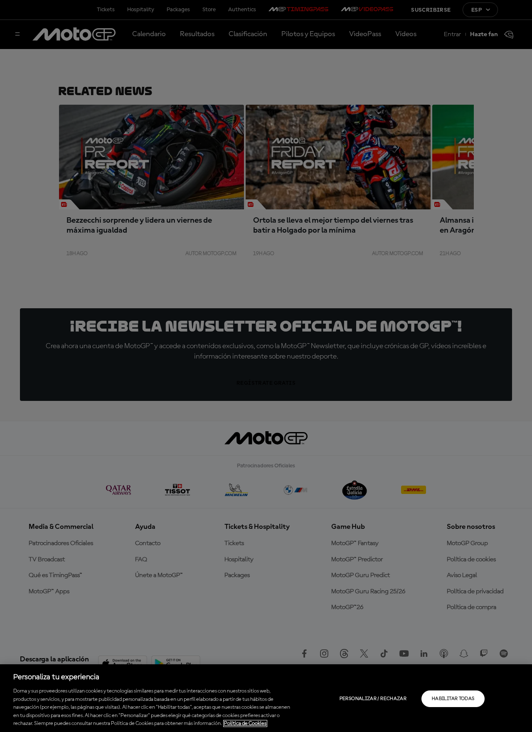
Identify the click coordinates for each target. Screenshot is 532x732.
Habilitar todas (453, 698)
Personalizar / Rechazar (373, 698)
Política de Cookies (245, 723)
